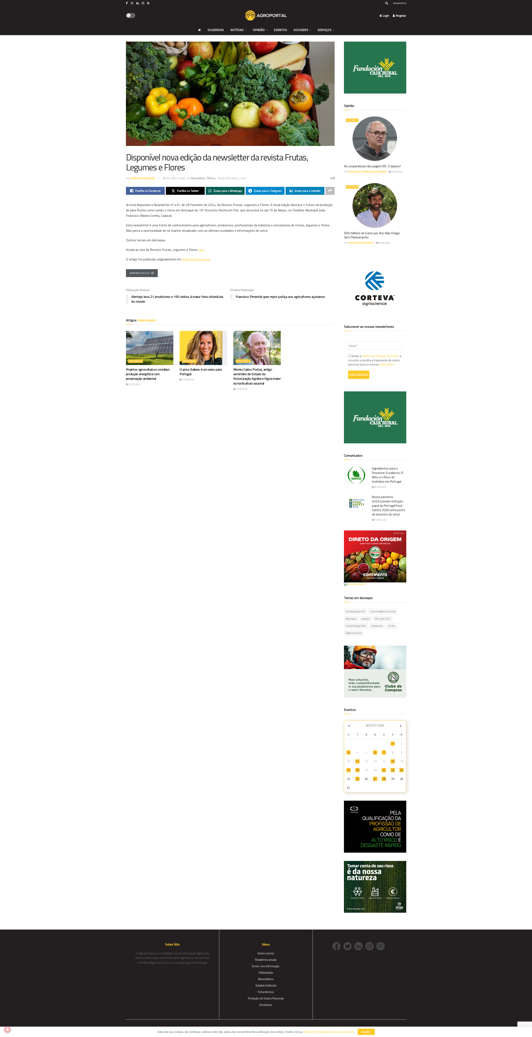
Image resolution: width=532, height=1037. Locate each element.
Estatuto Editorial (266, 985)
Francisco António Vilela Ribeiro (368, 171)
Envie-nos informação (266, 966)
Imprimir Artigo (140, 273)
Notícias (237, 30)
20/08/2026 (380, 487)
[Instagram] (370, 946)
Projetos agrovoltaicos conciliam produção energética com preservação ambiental (148, 374)
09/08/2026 (384, 242)
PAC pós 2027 (382, 618)
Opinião (259, 30)
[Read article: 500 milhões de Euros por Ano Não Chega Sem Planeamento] (375, 205)
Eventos (280, 30)
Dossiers (301, 30)
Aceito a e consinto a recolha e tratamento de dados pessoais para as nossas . (374, 360)
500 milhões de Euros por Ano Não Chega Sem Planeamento (372, 235)
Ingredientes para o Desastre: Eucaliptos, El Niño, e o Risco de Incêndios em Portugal (387, 475)
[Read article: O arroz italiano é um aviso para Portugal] (203, 348)
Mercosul (351, 618)
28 (383, 779)
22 (392, 770)
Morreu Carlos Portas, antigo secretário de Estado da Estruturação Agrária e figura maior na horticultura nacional (257, 376)
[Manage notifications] (7, 1029)
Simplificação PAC (356, 626)
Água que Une (354, 633)
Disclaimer (265, 1004)
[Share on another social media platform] (330, 191)
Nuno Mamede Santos (361, 242)
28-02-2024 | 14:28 (173, 178)
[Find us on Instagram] (143, 3)
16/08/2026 (397, 171)
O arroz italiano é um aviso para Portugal (201, 371)
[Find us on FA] (127, 3)
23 (401, 770)
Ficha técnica (266, 992)
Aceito (366, 1032)
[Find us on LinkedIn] (137, 3)
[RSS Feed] (381, 946)
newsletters (387, 364)
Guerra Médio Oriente (382, 611)
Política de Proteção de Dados (380, 356)
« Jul (349, 726)
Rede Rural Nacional (143, 178)
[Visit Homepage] (266, 16)
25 (357, 779)
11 (357, 761)
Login (385, 15)
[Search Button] (386, 3)
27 (375, 779)
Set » (401, 726)
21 (383, 770)
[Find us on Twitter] (132, 3)
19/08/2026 (380, 520)
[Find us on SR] (148, 3)
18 (357, 770)
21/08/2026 (187, 379)
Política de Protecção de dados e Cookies (328, 1032)
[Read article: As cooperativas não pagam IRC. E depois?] (375, 138)
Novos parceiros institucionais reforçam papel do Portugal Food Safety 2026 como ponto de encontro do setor (388, 505)
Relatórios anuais (266, 959)
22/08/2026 (134, 384)
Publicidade (266, 972)
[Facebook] (337, 946)
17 (348, 770)
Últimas (211, 178)
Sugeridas (216, 30)
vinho (391, 626)
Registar (400, 15)
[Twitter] (348, 946)
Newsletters (399, 3)
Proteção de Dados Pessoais (266, 998)
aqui (201, 249)
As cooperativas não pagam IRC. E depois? (372, 166)
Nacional (135, 361)
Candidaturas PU (355, 611)
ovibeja (366, 618)
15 (392, 761)
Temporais (377, 626)
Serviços (325, 30)
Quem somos (265, 953)
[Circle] (359, 946)
